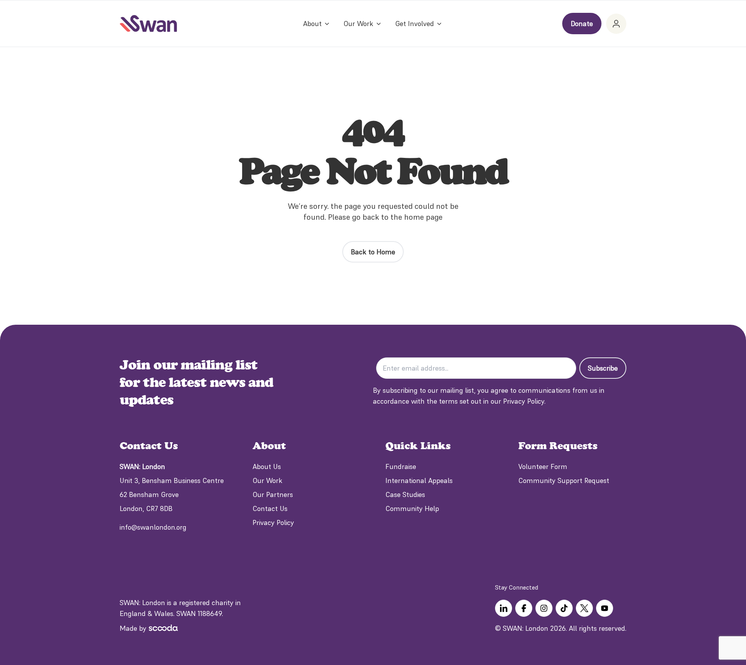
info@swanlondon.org (153, 527)
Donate (582, 23)
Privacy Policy (273, 522)
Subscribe (603, 368)
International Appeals (419, 480)
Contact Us (270, 508)
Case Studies (405, 494)
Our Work (267, 480)
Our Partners (273, 494)
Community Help (412, 508)
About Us (267, 466)
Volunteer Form (542, 466)
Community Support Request (563, 480)
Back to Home (373, 251)
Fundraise (400, 466)
